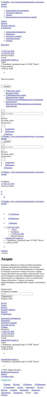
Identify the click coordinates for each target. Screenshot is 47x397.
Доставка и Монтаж (14, 13)
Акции (4, 305)
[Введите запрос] (3, 125)
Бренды (4, 307)
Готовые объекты (8, 310)
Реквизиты (10, 34)
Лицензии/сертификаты (15, 32)
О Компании (6, 314)
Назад (14, 229)
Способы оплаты (13, 38)
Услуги (4, 303)
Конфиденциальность (10, 372)
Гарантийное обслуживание (17, 10)
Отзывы (9, 41)
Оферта (4, 374)
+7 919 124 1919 (7, 51)
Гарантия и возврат (14, 36)
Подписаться (6, 296)
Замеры (9, 15)
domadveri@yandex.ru (9, 60)
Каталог (4, 312)
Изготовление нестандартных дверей (21, 17)
